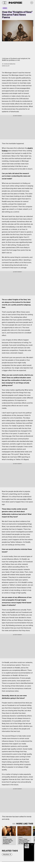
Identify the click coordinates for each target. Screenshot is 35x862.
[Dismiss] (32, 845)
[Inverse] (15, 3)
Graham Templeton (10, 64)
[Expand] (25, 845)
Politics (6, 854)
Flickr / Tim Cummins (33, 23)
